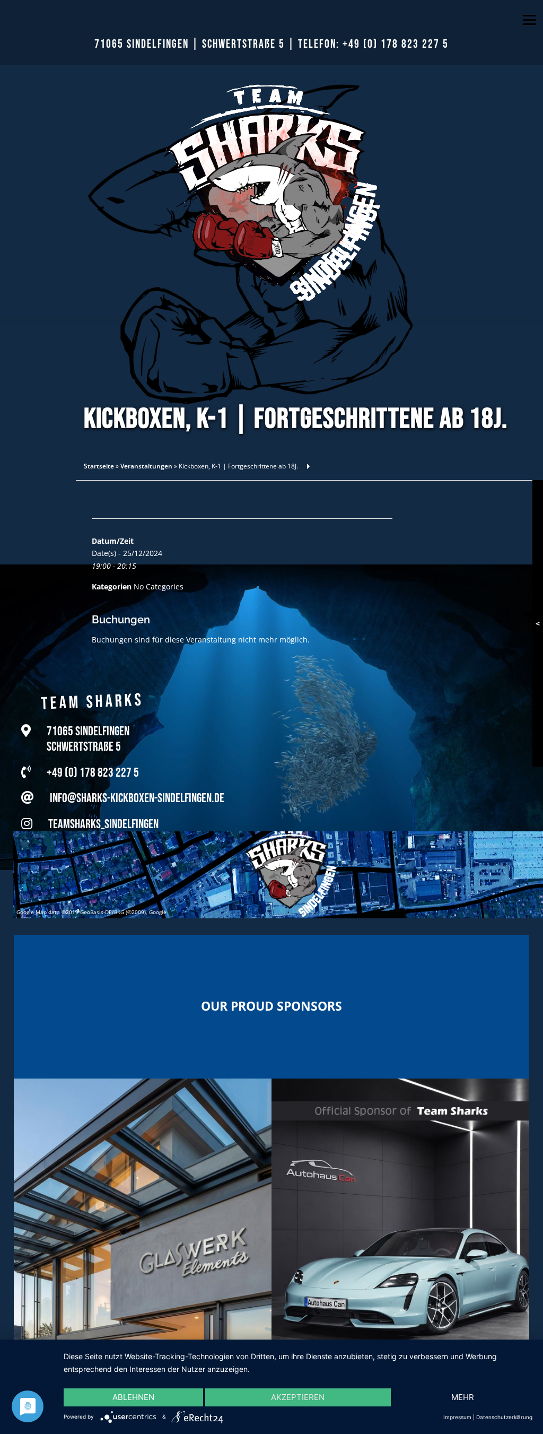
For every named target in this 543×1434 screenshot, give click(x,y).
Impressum (457, 1417)
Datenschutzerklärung (504, 1417)
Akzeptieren (298, 1397)
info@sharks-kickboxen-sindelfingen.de (137, 795)
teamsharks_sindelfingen (103, 821)
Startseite (99, 466)
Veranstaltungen (146, 466)
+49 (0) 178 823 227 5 (396, 44)
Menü (529, 20)
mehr (462, 1397)
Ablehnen (133, 1397)
